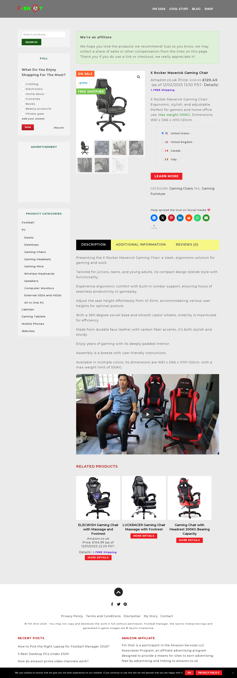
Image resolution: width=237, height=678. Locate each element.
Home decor (35, 94)
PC (24, 229)
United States (180, 133)
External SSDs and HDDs (43, 295)
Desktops (31, 244)
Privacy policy (208, 672)
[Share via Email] (206, 217)
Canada (175, 150)
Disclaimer (132, 616)
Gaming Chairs (181, 188)
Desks (29, 237)
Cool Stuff (178, 9)
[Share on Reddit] (188, 217)
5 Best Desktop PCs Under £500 (43, 654)
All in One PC (34, 302)
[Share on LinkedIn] (180, 217)
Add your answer (33, 118)
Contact (166, 616)
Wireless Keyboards (39, 273)
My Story (151, 616)
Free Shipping (91, 91)
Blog (196, 9)
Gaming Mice (34, 266)
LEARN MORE (167, 176)
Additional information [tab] (141, 244)
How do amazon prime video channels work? (53, 661)
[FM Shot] (30, 10)
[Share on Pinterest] (171, 217)
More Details (98, 557)
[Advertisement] (44, 173)
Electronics (34, 89)
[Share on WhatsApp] (197, 217)
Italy (174, 159)
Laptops (28, 309)
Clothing (32, 84)
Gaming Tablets (34, 316)
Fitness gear (35, 113)
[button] (139, 77)
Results (59, 127)
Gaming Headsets (37, 259)
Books (30, 103)
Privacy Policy (72, 616)
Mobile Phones (33, 323)
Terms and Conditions (103, 616)
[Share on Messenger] (154, 217)
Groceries (33, 98)
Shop (209, 9)
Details (210, 85)
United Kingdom (181, 142)
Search (31, 42)
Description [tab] (93, 244)
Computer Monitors (39, 288)
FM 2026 (159, 9)
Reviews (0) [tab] (187, 244)
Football (28, 222)
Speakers (31, 281)
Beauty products (38, 108)
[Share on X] (162, 217)
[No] (232, 673)
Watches (28, 331)
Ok (189, 672)
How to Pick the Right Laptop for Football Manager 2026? (63, 646)
